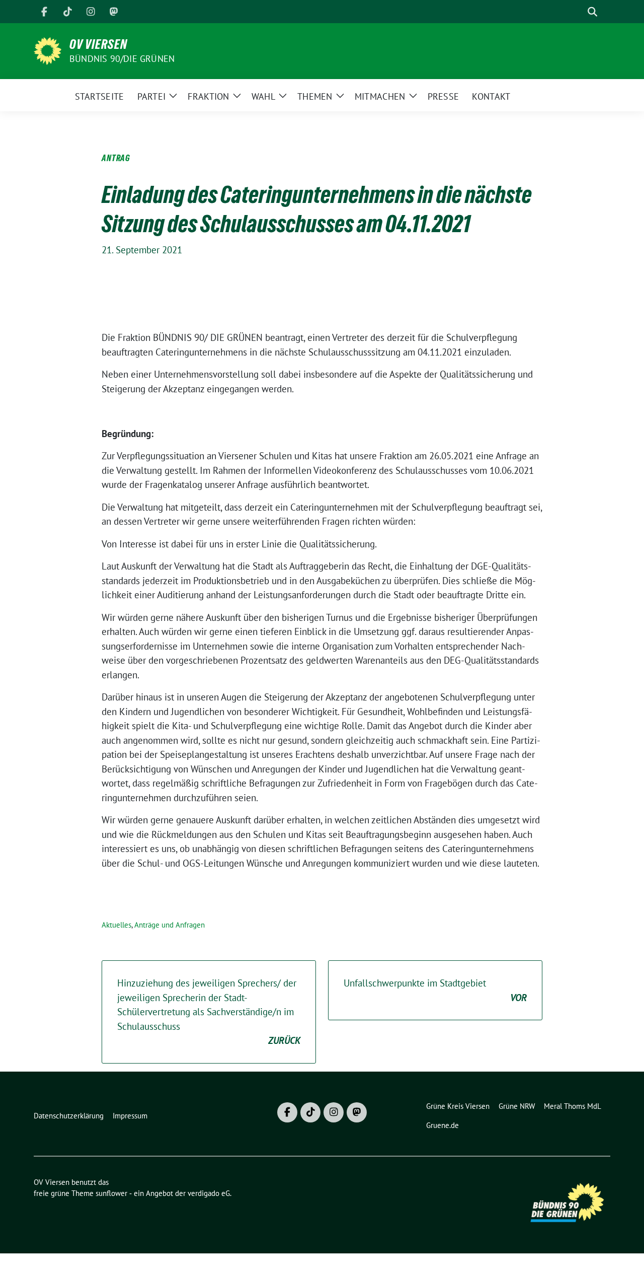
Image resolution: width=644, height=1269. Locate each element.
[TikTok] (67, 12)
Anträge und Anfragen (169, 925)
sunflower (111, 1193)
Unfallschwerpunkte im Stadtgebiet (435, 990)
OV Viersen (98, 44)
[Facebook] (44, 12)
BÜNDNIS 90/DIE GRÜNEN (122, 58)
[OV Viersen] (47, 50)
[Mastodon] (114, 12)
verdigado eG (209, 1193)
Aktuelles (116, 925)
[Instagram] (90, 12)
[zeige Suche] (592, 12)
